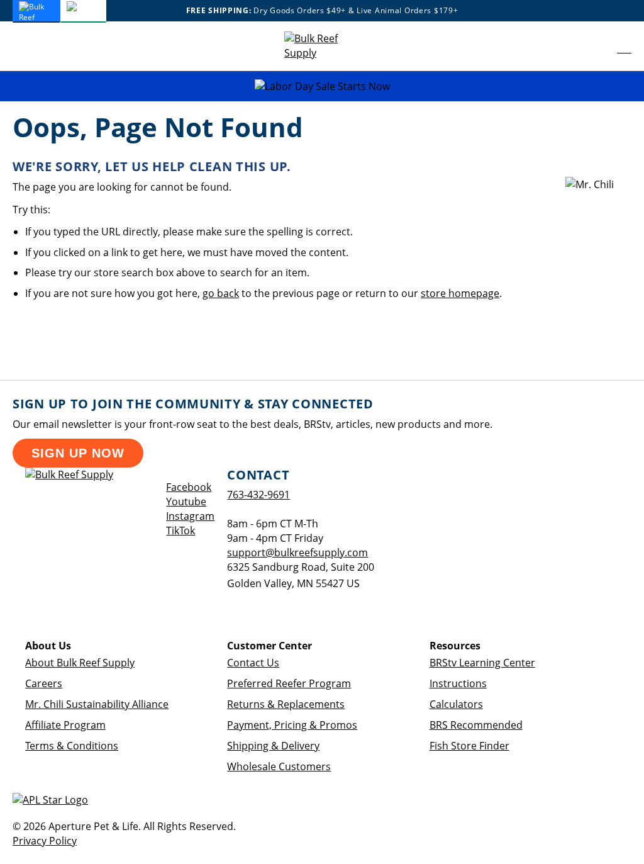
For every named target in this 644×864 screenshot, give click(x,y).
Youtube (186, 501)
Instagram (190, 516)
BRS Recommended (476, 725)
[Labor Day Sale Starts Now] (322, 86)
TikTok (180, 530)
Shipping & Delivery (273, 746)
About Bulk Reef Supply (80, 663)
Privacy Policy (45, 841)
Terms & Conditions (71, 746)
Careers (43, 683)
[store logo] (322, 45)
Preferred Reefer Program (289, 683)
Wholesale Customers (279, 766)
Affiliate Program (65, 725)
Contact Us (253, 663)
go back (221, 293)
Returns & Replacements (286, 704)
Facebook (188, 487)
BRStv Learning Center (482, 663)
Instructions (458, 683)
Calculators (456, 704)
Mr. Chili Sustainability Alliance (97, 704)
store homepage (460, 293)
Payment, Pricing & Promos (292, 725)
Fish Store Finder (469, 746)
